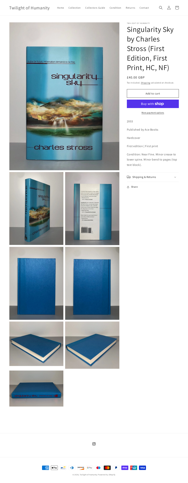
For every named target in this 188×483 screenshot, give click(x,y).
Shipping (145, 82)
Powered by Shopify (106, 474)
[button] (161, 8)
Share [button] (134, 186)
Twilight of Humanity (88, 474)
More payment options (153, 112)
